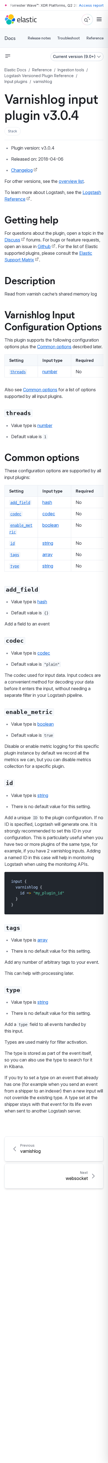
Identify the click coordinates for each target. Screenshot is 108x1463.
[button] (12, 131)
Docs (10, 38)
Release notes (39, 38)
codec (48, 513)
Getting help (31, 219)
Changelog (22, 170)
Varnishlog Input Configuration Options (53, 320)
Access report (91, 5)
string (47, 543)
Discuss (12, 240)
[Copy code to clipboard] (95, 881)
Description (29, 280)
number (49, 371)
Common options (54, 346)
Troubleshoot (68, 38)
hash (47, 502)
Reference (95, 38)
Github (44, 246)
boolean (50, 525)
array (47, 554)
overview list (71, 181)
